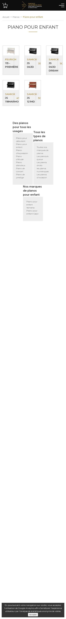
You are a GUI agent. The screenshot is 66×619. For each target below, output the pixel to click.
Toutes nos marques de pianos (42, 150)
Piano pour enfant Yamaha (31, 204)
